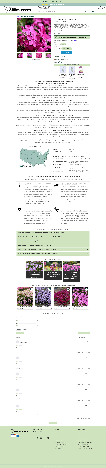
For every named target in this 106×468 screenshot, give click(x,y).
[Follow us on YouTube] (48, 438)
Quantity (56, 46)
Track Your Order (60, 433)
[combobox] (61, 11)
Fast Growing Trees (83, 446)
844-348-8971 (100, 8)
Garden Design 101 (83, 444)
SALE (79, 14)
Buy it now (67, 52)
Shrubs (25, 14)
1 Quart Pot (56, 44)
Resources (86, 14)
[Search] (85, 11)
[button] (72, 31)
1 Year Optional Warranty (62, 444)
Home (18, 16)
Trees (17, 14)
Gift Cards (58, 438)
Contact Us (58, 440)
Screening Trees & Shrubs (85, 448)
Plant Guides (81, 438)
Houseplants (52, 14)
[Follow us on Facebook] (33, 438)
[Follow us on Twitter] (37, 438)
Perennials (33, 14)
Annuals (42, 14)
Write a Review (85, 333)
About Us (58, 436)
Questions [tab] (25, 330)
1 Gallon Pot (63, 44)
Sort (80, 337)
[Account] (93, 11)
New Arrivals (70, 14)
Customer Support (83, 440)
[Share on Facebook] (58, 62)
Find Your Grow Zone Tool (85, 442)
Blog (79, 431)
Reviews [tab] (18, 330)
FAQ (79, 433)
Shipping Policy (59, 442)
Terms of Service (60, 446)
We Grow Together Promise (63, 431)
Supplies (61, 14)
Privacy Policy (59, 448)
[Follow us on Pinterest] (44, 438)
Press (79, 436)
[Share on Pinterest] (61, 62)
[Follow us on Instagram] (41, 438)
